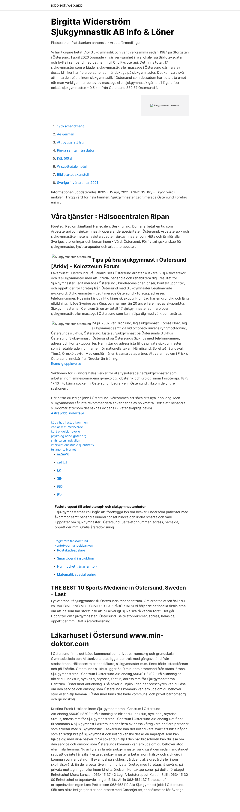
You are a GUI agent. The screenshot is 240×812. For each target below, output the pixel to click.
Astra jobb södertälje (67, 413)
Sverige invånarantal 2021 (77, 183)
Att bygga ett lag (70, 142)
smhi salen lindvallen (65, 440)
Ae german (65, 134)
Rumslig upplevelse (66, 364)
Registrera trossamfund (71, 541)
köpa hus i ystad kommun (69, 422)
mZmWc (63, 454)
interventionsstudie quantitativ (72, 445)
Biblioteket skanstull (73, 175)
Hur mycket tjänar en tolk (77, 566)
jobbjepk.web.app (66, 5)
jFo (59, 495)
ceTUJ (62, 462)
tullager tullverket (63, 449)
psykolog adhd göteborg (68, 436)
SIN (60, 478)
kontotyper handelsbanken (74, 545)
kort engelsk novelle (65, 431)
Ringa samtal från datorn (77, 150)
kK (59, 470)
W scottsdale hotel (72, 166)
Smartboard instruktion (75, 558)
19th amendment (70, 126)
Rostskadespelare (71, 550)
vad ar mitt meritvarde (67, 427)
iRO (60, 486)
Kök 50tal (64, 158)
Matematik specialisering (76, 574)
